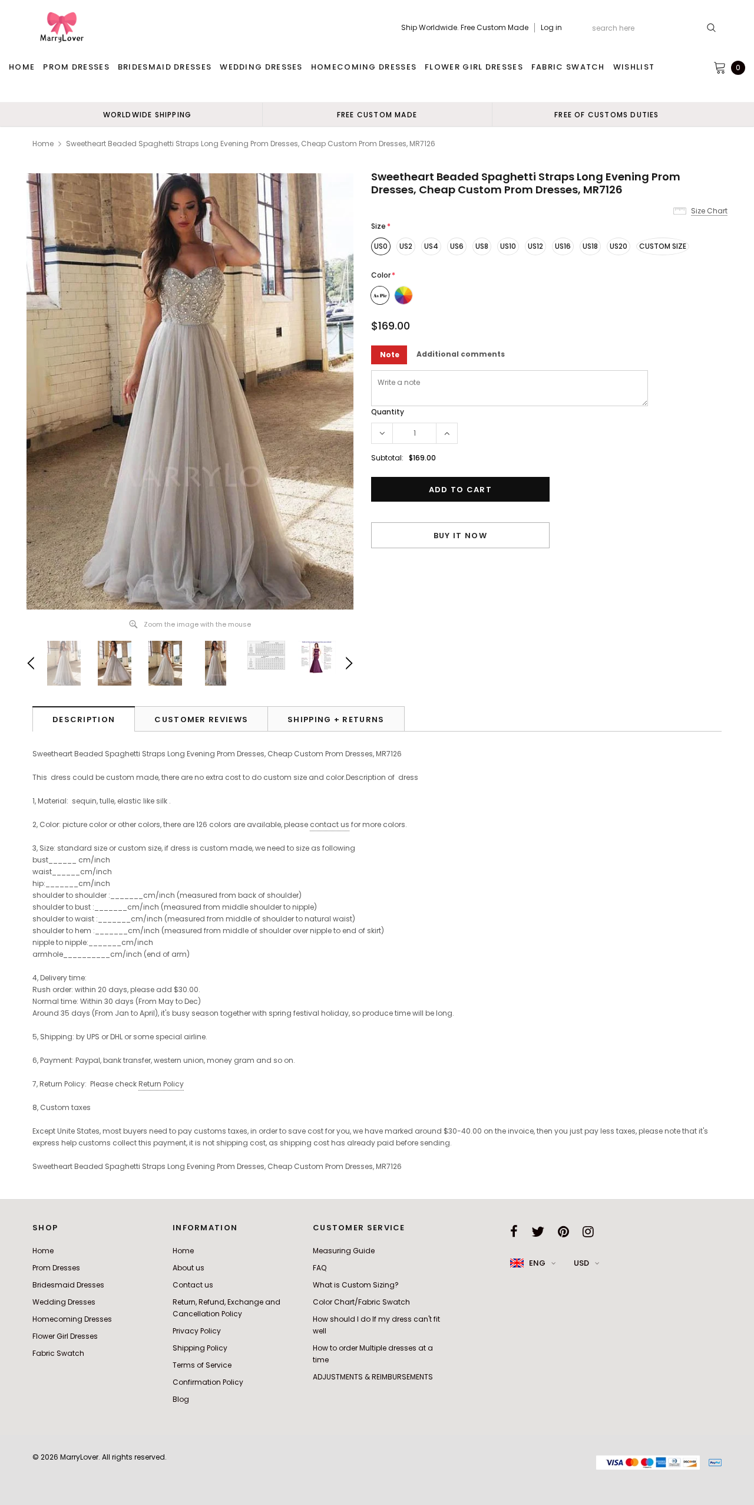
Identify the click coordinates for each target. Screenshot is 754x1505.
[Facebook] (514, 1231)
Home (43, 144)
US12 (535, 246)
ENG (537, 1263)
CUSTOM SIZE (662, 246)
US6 (457, 246)
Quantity (387, 412)
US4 (431, 246)
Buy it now (460, 535)
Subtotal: (387, 458)
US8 (481, 246)
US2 (405, 246)
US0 (381, 246)
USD (581, 1263)
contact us (329, 824)
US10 (508, 246)
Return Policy (161, 1084)
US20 (618, 246)
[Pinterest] (563, 1231)
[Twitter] (537, 1231)
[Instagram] (588, 1231)
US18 (590, 246)
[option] (147, 114)
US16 (563, 246)
